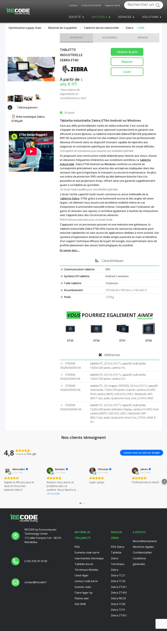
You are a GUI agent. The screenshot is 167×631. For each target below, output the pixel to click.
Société (75, 17)
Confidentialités (142, 552)
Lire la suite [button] (53, 493)
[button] (2, 481)
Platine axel (82, 598)
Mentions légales (143, 547)
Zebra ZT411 (119, 587)
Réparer (127, 62)
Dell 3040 (80, 604)
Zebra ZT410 (119, 592)
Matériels (99, 17)
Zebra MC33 (118, 598)
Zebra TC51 (118, 609)
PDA (77, 547)
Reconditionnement (145, 541)
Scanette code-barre (87, 552)
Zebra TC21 (118, 575)
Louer (127, 72)
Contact (73, 5)
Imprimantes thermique (89, 558)
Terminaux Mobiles (86, 570)
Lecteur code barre (86, 581)
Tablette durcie (84, 564)
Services (124, 17)
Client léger (82, 575)
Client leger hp (83, 592)
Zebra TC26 (118, 581)
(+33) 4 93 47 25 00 (91, 5)
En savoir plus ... (70, 250)
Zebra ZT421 (119, 615)
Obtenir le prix (127, 52)
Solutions (150, 17)
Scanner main (83, 587)
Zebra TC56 (118, 604)
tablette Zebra (69, 198)
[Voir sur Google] (7, 470)
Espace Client (112, 5)
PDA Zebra (117, 547)
